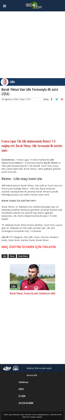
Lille (12, 82)
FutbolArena (23, 382)
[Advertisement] (32, 44)
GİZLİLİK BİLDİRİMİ (26, 403)
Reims (12, 256)
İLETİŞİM (22, 396)
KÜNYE (21, 389)
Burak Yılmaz (23, 256)
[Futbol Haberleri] (34, 5)
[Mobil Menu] (6, 6)
